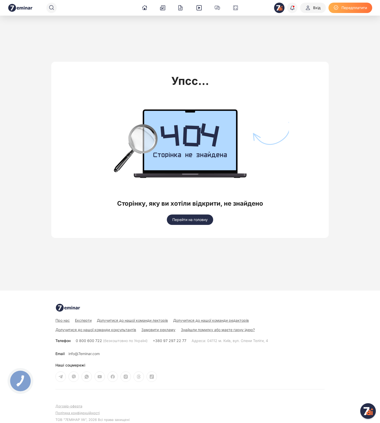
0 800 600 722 (112, 341)
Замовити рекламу (158, 329)
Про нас (62, 320)
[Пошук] (51, 8)
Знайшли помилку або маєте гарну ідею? (218, 330)
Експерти (83, 320)
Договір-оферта (68, 406)
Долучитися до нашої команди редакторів (211, 320)
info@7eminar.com (84, 354)
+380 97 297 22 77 (169, 341)
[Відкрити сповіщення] (292, 8)
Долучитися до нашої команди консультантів (95, 329)
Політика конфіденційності (77, 413)
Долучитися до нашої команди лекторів (132, 320)
